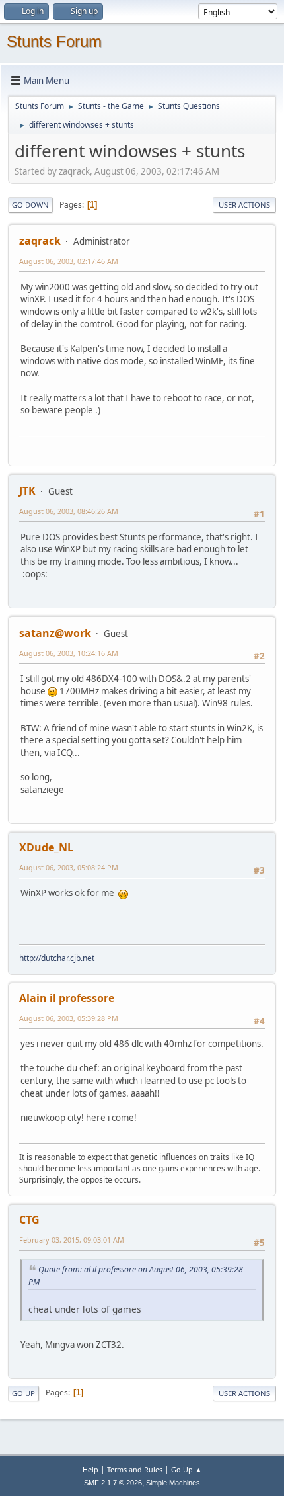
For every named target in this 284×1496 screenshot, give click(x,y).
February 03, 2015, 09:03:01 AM (71, 1240)
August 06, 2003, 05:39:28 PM (68, 1018)
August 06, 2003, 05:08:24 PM (68, 867)
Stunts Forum (54, 41)
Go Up (23, 1393)
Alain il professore (66, 998)
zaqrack (40, 240)
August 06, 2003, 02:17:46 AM (68, 261)
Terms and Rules (134, 1469)
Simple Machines (173, 1483)
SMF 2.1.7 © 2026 (113, 1483)
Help (90, 1469)
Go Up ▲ (186, 1469)
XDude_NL (46, 847)
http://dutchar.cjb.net (56, 958)
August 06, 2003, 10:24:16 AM (68, 653)
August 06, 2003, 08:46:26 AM (68, 511)
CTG (29, 1219)
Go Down (30, 205)
